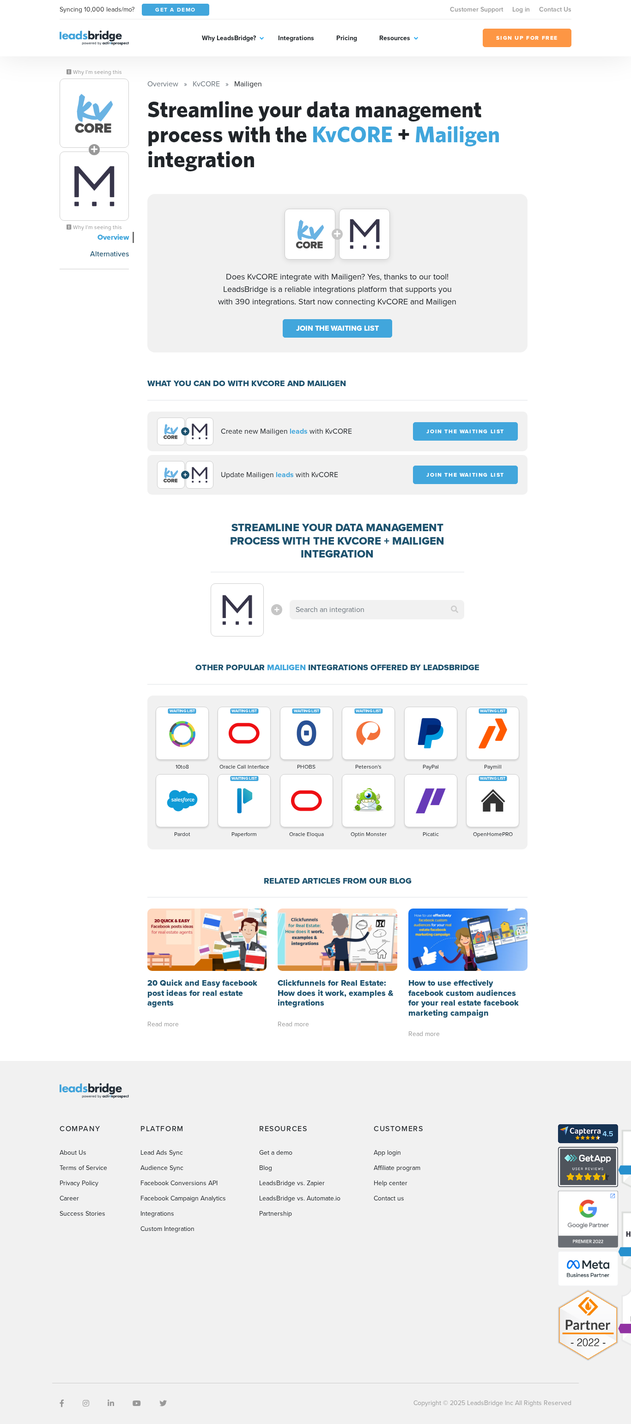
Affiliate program (397, 1168)
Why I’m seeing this (97, 72)
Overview (113, 237)
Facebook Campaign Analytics (183, 1198)
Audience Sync (161, 1168)
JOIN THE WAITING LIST (337, 328)
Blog (265, 1168)
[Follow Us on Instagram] (86, 1403)
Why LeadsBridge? (229, 38)
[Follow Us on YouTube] (137, 1403)
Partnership (275, 1213)
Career (69, 1198)
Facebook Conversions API (179, 1183)
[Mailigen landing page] (94, 186)
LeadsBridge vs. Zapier (292, 1183)
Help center (390, 1183)
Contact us (389, 1198)
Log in (521, 9)
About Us (73, 1152)
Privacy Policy (79, 1183)
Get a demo (275, 1152)
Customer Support (476, 9)
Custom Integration (167, 1229)
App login (387, 1152)
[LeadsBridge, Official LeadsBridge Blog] (94, 37)
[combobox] (377, 609)
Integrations (296, 38)
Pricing (346, 38)
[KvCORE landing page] (94, 113)
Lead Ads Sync (161, 1152)
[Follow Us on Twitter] (163, 1403)
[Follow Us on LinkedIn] (111, 1403)
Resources (394, 38)
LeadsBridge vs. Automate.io (299, 1198)
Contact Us (555, 9)
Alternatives (109, 253)
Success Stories (82, 1213)
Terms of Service (83, 1168)
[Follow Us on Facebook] (62, 1403)
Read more (163, 1024)
